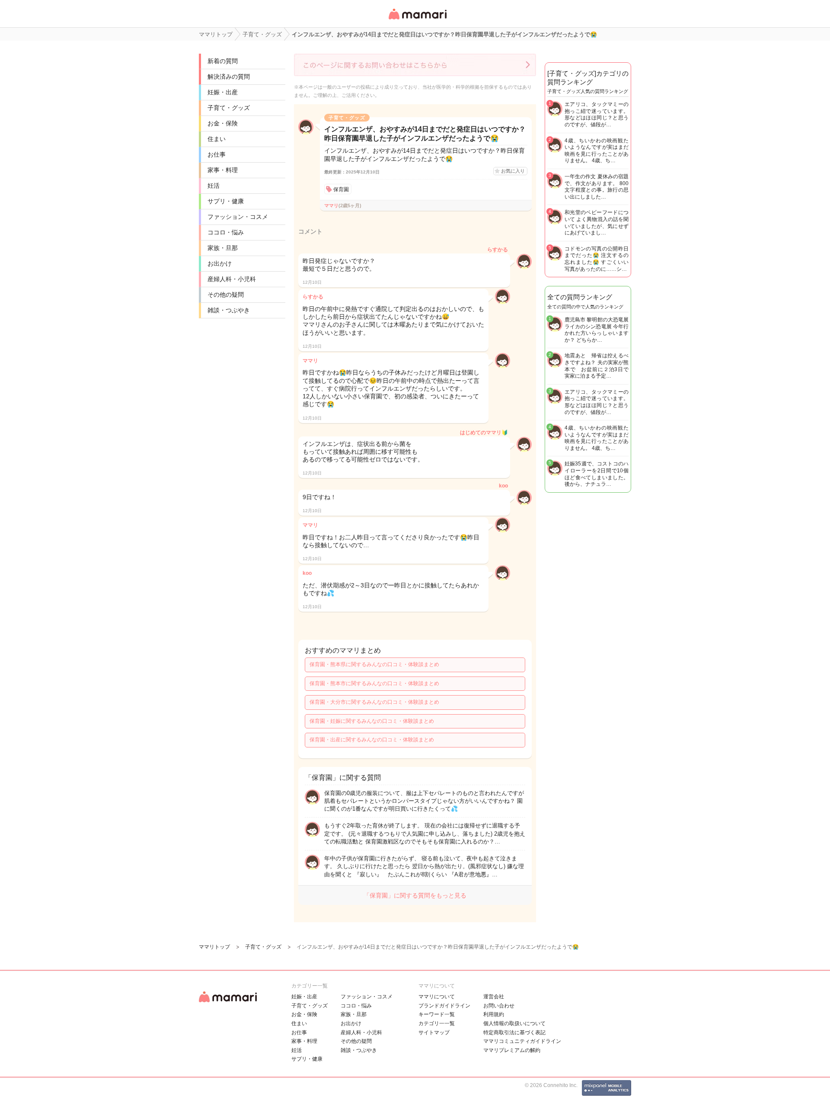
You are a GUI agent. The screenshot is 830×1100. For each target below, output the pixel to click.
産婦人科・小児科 (232, 279)
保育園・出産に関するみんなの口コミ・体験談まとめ (372, 740)
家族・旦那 (223, 247)
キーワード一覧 (436, 1014)
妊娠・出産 (223, 92)
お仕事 (217, 154)
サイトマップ (434, 1032)
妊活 (214, 185)
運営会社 (493, 997)
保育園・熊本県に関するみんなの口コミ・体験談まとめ (374, 664)
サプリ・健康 (226, 201)
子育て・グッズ (229, 107)
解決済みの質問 (229, 76)
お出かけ (220, 263)
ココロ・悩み (226, 232)
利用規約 (493, 1014)
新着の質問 (223, 61)
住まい (217, 138)
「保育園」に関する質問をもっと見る (415, 895)
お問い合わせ (498, 1006)
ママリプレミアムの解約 (511, 1050)
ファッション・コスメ (238, 216)
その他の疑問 (226, 294)
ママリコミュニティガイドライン (522, 1041)
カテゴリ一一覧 (436, 1023)
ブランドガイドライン (444, 1006)
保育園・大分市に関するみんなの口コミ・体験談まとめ (374, 702)
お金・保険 (223, 123)
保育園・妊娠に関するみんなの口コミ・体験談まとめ (372, 721)
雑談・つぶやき (229, 310)
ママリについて (436, 997)
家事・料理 (223, 170)
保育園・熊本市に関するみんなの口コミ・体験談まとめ (374, 683)
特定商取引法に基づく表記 (514, 1032)
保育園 (341, 189)
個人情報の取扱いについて (514, 1023)
